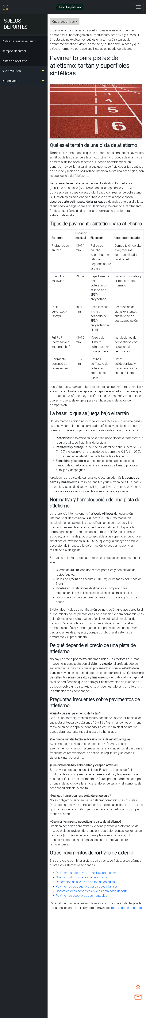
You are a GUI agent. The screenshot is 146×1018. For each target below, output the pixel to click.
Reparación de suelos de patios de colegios (85, 882)
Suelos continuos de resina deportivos (81, 877)
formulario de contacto (126, 908)
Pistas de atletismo (15, 61)
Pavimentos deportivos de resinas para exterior (87, 873)
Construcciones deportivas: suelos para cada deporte (92, 891)
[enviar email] (138, 996)
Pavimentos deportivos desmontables (81, 895)
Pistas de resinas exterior (19, 41)
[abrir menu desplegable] (5, 7)
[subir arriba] (138, 986)
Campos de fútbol (14, 51)
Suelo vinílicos (11, 71)
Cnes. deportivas (63, 21)
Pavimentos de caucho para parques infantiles (87, 886)
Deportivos (9, 81)
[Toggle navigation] (138, 7)
